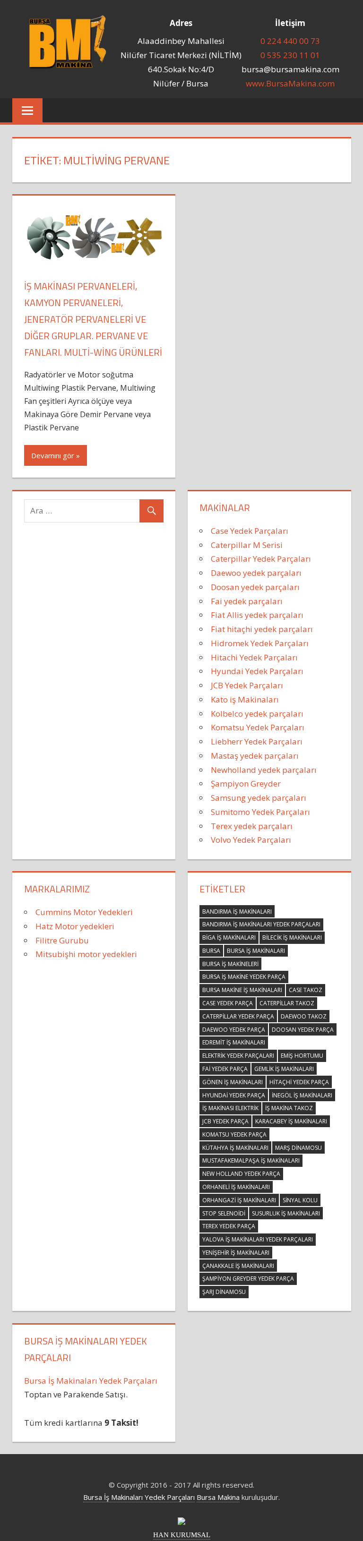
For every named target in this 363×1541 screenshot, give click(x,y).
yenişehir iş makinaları (235, 1253)
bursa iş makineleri (230, 964)
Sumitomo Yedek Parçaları (260, 811)
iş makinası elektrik (230, 1108)
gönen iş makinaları (232, 1082)
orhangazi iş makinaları (239, 1200)
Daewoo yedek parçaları (256, 572)
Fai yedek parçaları (247, 601)
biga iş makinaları (229, 937)
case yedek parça (227, 1003)
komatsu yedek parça (234, 1134)
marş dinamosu (298, 1148)
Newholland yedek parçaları (264, 769)
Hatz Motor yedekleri (74, 926)
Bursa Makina (218, 1497)
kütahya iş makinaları (235, 1148)
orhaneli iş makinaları (236, 1187)
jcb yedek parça (225, 1121)
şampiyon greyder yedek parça (248, 1279)
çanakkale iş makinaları (238, 1266)
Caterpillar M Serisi (247, 544)
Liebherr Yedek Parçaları (256, 741)
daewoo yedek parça (233, 1030)
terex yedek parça (228, 1226)
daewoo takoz (304, 1016)
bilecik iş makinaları (292, 937)
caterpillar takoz (286, 1003)
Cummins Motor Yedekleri (84, 912)
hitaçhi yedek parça (299, 1082)
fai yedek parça (225, 1069)
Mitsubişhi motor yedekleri (86, 954)
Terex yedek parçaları (252, 826)
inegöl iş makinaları (302, 1095)
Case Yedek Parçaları (249, 530)
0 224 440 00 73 (290, 40)
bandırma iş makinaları (237, 911)
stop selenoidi (223, 1213)
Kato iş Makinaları (245, 699)
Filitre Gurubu (62, 940)
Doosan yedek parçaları (255, 587)
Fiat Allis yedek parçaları (257, 614)
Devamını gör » (55, 455)
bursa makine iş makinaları (242, 990)
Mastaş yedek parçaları (255, 755)
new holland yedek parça (241, 1174)
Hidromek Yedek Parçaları (260, 643)
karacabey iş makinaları (291, 1121)
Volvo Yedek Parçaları (251, 839)
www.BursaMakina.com (290, 83)
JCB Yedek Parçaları (247, 685)
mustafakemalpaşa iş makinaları (251, 1160)
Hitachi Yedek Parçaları (254, 657)
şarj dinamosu (224, 1292)
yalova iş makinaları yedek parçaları (257, 1239)
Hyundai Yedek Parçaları (257, 671)
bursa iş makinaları (256, 951)
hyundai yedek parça (233, 1095)
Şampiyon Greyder (246, 783)
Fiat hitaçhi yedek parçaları (262, 629)
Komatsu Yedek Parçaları (257, 727)
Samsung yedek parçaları (258, 797)
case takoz (305, 990)
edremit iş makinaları (233, 1042)
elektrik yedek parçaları (238, 1056)
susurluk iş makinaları (286, 1213)
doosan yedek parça (303, 1030)
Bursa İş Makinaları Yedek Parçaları (90, 1380)
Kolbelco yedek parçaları (257, 713)
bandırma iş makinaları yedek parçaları (261, 924)
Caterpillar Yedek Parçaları (261, 558)
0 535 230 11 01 (290, 55)
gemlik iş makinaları (284, 1069)
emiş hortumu (302, 1056)
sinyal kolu (300, 1200)
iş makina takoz (289, 1108)
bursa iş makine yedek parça (243, 977)
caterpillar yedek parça (238, 1016)
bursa (211, 951)
